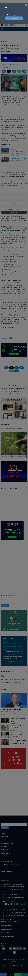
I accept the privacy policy (14, 15)
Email (6, 7)
